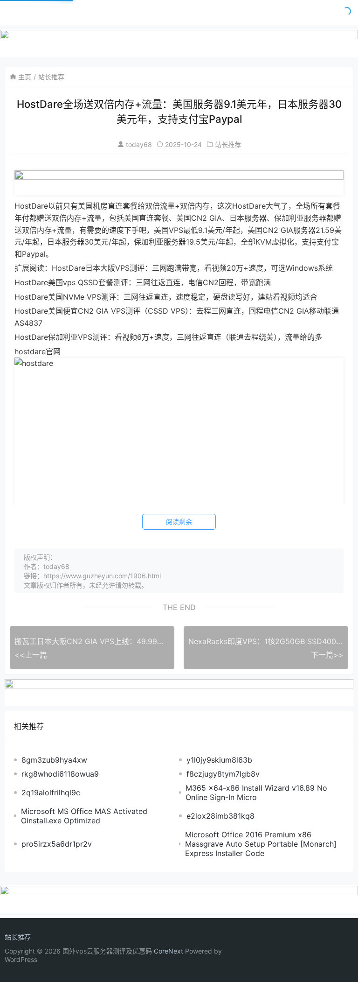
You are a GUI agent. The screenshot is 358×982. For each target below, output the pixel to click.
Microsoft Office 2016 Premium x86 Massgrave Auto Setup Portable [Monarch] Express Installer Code (261, 844)
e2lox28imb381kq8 (220, 816)
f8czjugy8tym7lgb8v (223, 774)
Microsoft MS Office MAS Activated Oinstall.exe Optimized (84, 816)
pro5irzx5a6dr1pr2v (56, 844)
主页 (24, 77)
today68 (139, 144)
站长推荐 (51, 77)
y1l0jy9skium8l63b (219, 760)
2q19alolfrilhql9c (50, 792)
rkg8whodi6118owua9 (60, 774)
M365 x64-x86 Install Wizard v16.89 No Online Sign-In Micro (256, 792)
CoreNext (168, 951)
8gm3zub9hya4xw (54, 760)
